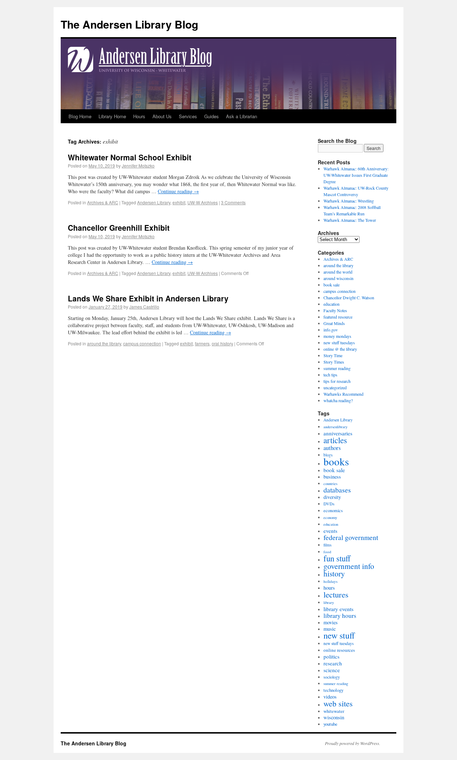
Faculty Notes (335, 310)
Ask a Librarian (241, 116)
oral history (222, 343)
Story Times (333, 362)
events (330, 530)
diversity (332, 497)
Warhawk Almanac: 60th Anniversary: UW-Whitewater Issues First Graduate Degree (355, 175)
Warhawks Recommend (343, 394)
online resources (339, 650)
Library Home (112, 116)
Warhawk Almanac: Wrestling (348, 201)
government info (348, 566)
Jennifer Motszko (138, 165)
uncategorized (335, 387)
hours (329, 587)
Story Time (332, 355)
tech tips (330, 375)
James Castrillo (144, 307)
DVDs (329, 503)
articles (335, 440)
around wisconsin (338, 278)
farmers (202, 343)
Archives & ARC (102, 202)
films (327, 545)
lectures (335, 594)
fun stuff (337, 558)
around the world (337, 272)
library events (338, 608)
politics (331, 656)
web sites (338, 703)
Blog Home (80, 116)
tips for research (337, 381)
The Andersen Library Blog (129, 24)
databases (337, 490)
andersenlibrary (335, 426)
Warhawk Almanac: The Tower (349, 220)
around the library (104, 343)
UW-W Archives (202, 202)
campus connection (142, 343)
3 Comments (233, 202)
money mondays (337, 336)
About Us (162, 116)
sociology (331, 677)
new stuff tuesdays (339, 342)
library (328, 602)
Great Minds (334, 323)
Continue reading (178, 191)
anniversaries (337, 433)
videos (330, 696)
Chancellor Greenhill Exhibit (119, 227)
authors (332, 448)
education (331, 304)
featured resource (337, 317)
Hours (139, 116)
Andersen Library (153, 202)
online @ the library (340, 349)
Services (188, 116)
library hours (339, 615)
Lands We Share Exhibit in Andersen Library (148, 298)
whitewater (333, 711)
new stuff (339, 635)
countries (330, 483)
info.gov (330, 329)
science (331, 670)
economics (333, 511)
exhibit (178, 202)
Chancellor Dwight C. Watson (348, 297)
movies (330, 622)
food (327, 551)
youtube (330, 724)
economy (330, 517)
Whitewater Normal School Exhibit (129, 157)
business (332, 476)
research (332, 663)
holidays (330, 581)
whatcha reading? (338, 400)
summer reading (337, 368)
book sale (331, 285)
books (336, 461)
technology (333, 690)
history (334, 573)
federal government (350, 537)
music (329, 628)
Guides (211, 116)
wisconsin (333, 717)
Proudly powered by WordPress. (352, 743)
